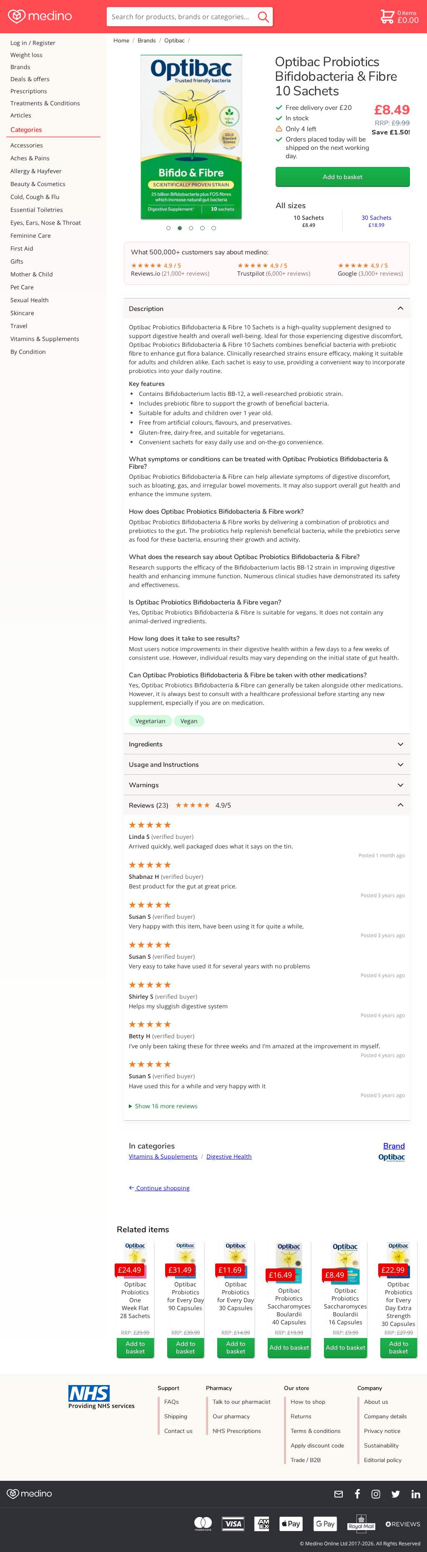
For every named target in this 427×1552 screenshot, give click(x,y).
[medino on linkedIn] (412, 1494)
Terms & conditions (316, 1431)
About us (376, 1402)
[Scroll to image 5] (214, 228)
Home (121, 41)
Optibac (174, 41)
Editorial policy (383, 1460)
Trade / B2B (306, 1460)
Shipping (175, 1416)
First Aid (21, 248)
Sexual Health (29, 300)
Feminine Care (30, 235)
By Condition (28, 352)
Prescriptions (28, 91)
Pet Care (22, 287)
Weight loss (26, 55)
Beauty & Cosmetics (37, 184)
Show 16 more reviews (166, 1106)
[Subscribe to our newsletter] (335, 1494)
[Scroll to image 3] (191, 228)
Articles (20, 115)
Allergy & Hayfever (36, 171)
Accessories (26, 145)
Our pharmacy (231, 1416)
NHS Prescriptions (237, 1431)
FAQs (171, 1402)
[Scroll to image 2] (180, 228)
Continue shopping (162, 1188)
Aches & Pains (30, 158)
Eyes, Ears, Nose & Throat (45, 222)
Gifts (16, 261)
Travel (19, 326)
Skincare (22, 313)
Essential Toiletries (36, 210)
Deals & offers (30, 79)
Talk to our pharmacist (242, 1402)
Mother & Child (31, 274)
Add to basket (342, 177)
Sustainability (381, 1446)
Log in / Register (32, 43)
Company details (385, 1416)
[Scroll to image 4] (202, 228)
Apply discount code (317, 1446)
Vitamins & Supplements (44, 339)
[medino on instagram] (372, 1494)
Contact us (178, 1431)
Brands (20, 67)
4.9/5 (180, 805)
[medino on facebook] (352, 1494)
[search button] (263, 17)
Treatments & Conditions (45, 103)
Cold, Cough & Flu (35, 197)
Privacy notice (382, 1431)
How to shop (308, 1402)
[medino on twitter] (392, 1494)
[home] (53, 16)
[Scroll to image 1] (168, 228)
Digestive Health (229, 1156)
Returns (301, 1416)
